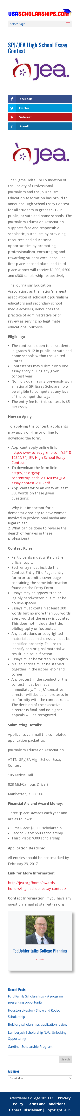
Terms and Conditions (46, 1104)
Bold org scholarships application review (37, 1024)
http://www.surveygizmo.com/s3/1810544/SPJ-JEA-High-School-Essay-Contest (41, 457)
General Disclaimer (26, 1110)
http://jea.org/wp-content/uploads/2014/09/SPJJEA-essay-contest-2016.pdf (38, 477)
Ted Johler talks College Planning (40, 950)
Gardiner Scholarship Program (30, 1046)
